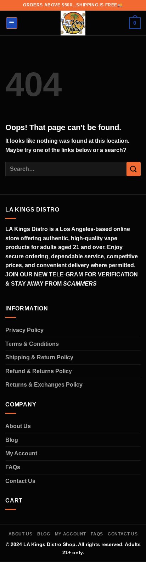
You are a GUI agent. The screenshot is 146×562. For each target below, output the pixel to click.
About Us (18, 426)
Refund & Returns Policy (38, 371)
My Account (21, 453)
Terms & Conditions (32, 344)
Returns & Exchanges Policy (44, 385)
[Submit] (134, 169)
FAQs (12, 467)
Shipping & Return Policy (39, 357)
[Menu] (12, 23)
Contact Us (20, 481)
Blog (11, 440)
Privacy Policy (24, 330)
